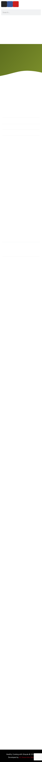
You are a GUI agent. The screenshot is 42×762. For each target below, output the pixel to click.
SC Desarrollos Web (26, 757)
